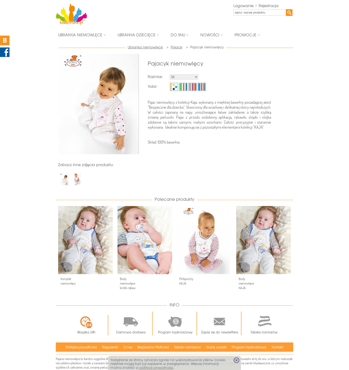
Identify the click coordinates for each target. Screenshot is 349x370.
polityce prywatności (156, 368)
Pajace (176, 47)
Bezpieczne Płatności (153, 347)
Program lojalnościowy (175, 332)
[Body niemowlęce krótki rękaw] (145, 240)
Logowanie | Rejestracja (255, 6)
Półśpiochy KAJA (186, 281)
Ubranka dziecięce (137, 35)
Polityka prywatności (81, 347)
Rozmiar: (155, 77)
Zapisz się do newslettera (219, 332)
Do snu (178, 35)
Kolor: (152, 86)
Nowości (209, 35)
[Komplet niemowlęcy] (85, 240)
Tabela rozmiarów (264, 332)
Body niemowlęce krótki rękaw (128, 283)
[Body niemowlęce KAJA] (263, 240)
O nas (127, 347)
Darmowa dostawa (131, 332)
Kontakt (277, 347)
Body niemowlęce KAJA (246, 283)
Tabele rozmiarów (187, 347)
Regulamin (110, 347)
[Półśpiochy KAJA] (204, 240)
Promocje (245, 35)
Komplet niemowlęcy (68, 281)
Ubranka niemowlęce (80, 35)
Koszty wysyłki (216, 347)
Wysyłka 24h (86, 332)
